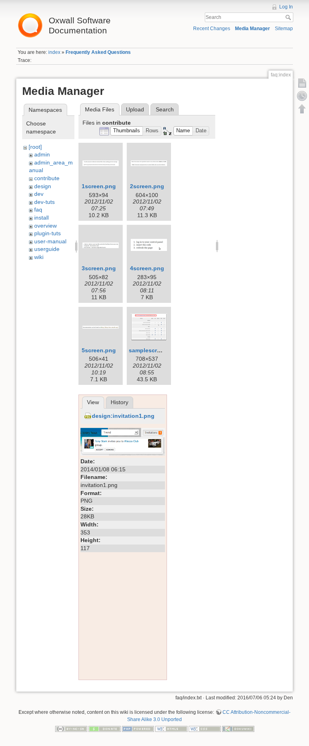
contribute (47, 178)
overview (45, 225)
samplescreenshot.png (160, 350)
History (119, 402)
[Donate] (105, 729)
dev (38, 194)
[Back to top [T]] (302, 108)
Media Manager (252, 28)
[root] (35, 147)
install (41, 217)
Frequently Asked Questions (98, 52)
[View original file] (122, 441)
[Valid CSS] (205, 729)
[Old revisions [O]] (302, 95)
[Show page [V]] (302, 82)
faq (38, 209)
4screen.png (147, 268)
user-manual (50, 241)
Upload (135, 109)
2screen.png (147, 186)
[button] (126, 131)
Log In (286, 7)
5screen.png (99, 350)
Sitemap (284, 28)
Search (289, 17)
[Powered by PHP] (138, 729)
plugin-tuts (47, 233)
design (42, 186)
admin (42, 154)
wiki (38, 257)
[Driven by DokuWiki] (238, 729)
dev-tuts (44, 202)
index (54, 52)
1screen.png (99, 186)
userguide (47, 249)
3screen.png (99, 268)
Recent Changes (211, 28)
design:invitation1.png (123, 416)
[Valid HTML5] (171, 729)
